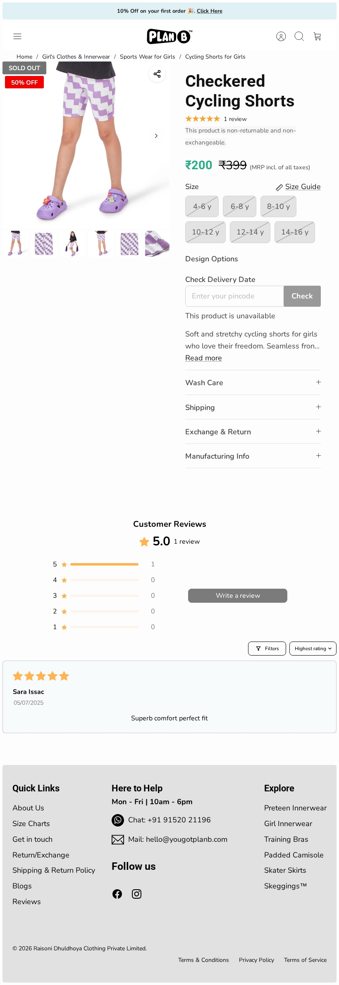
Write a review (238, 595)
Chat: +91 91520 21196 (169, 820)
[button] (103, 564)
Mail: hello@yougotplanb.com (177, 839)
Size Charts (31, 824)
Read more (203, 358)
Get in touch (32, 839)
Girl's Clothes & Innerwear (76, 57)
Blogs (22, 886)
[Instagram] (136, 894)
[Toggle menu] (21, 36)
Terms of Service (305, 960)
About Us (28, 808)
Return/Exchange (40, 855)
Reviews (26, 902)
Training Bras (286, 839)
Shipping (200, 407)
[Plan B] (169, 36)
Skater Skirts (285, 870)
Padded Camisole (294, 855)
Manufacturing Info (217, 456)
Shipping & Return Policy (53, 870)
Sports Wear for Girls (147, 57)
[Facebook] (117, 894)
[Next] (242, 11)
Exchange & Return (218, 432)
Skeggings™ (285, 886)
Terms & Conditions (203, 960)
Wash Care (204, 383)
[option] (86, 145)
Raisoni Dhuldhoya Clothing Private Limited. (90, 948)
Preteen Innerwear (295, 808)
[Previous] (97, 11)
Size (192, 187)
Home (24, 57)
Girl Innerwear (288, 824)
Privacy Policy (256, 960)
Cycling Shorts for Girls (215, 57)
